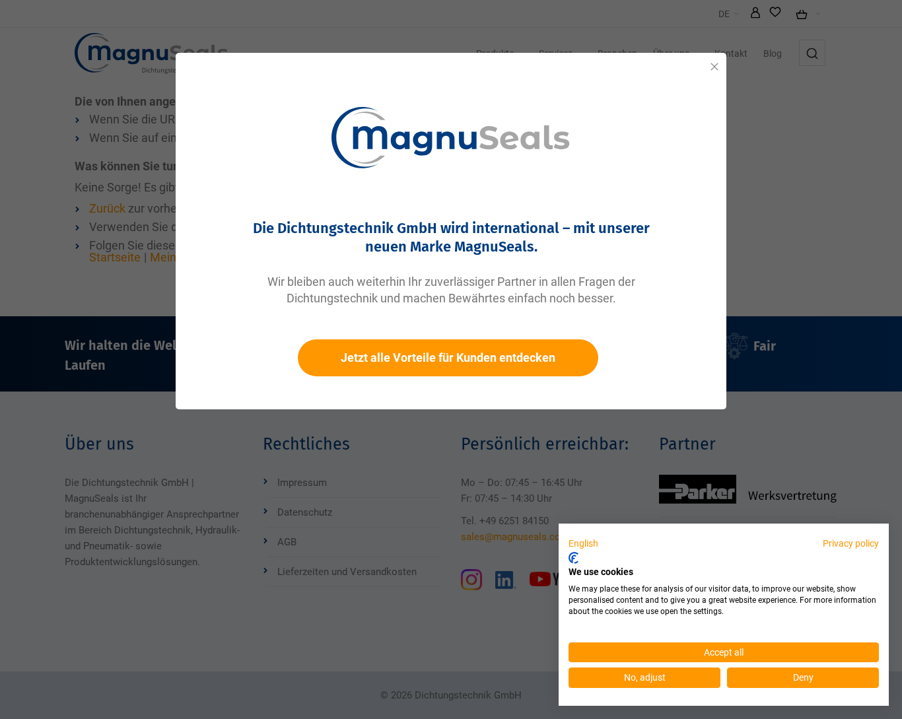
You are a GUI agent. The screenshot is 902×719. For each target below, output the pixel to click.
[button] (583, 544)
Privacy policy (851, 543)
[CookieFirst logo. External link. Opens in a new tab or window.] (573, 558)
